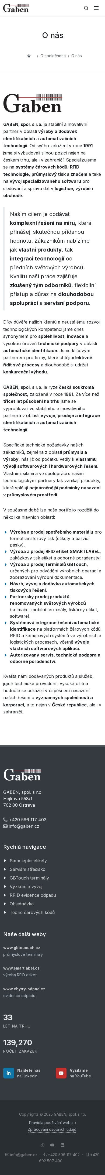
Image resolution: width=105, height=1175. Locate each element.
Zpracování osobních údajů (52, 1129)
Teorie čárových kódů (32, 912)
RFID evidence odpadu (33, 895)
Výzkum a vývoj (26, 886)
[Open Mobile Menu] (96, 8)
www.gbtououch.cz (21, 947)
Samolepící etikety (28, 860)
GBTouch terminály (29, 878)
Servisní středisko (28, 869)
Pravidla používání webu (51, 1122)
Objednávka (22, 903)
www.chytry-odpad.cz (24, 989)
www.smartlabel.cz (21, 968)
